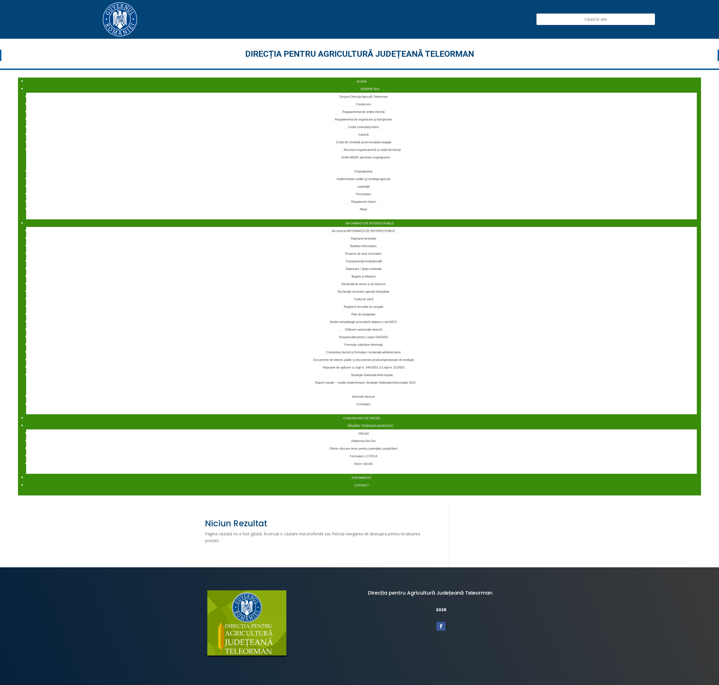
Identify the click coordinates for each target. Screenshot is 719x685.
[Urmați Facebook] (440, 626)
